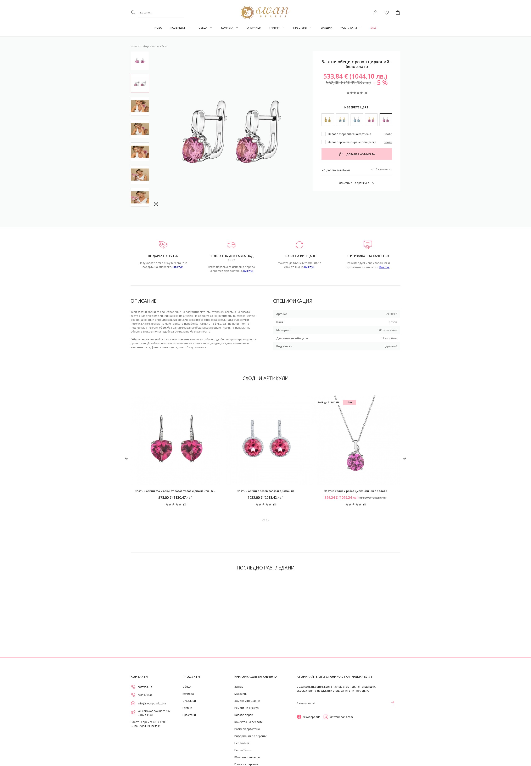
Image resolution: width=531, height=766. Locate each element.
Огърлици (254, 27)
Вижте (388, 134)
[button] (263, 520)
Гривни (274, 27)
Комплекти (349, 27)
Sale (373, 27)
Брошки (326, 27)
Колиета (227, 27)
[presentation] (126, 458)
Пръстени (300, 27)
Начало (135, 46)
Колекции (178, 27)
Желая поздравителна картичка (349, 134)
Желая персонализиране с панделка (352, 142)
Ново (158, 27)
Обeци (203, 27)
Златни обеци (159, 46)
